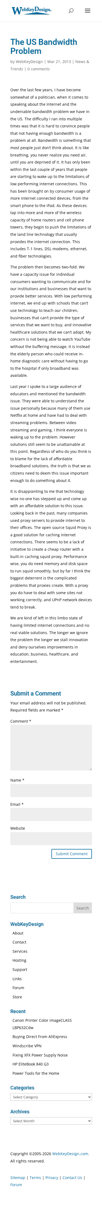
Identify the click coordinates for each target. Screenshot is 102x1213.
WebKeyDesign (29, 61)
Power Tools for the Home (36, 1073)
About (18, 933)
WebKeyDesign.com (70, 1153)
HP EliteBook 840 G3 (31, 1064)
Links (17, 978)
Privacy (51, 1177)
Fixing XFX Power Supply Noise (40, 1055)
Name (17, 780)
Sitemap (17, 1177)
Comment (20, 721)
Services (20, 951)
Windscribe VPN (27, 1045)
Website (17, 828)
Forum (18, 987)
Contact (19, 942)
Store (17, 996)
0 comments (38, 68)
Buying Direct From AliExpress (40, 1036)
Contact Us (72, 1177)
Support (20, 969)
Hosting (19, 960)
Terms (35, 1177)
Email (17, 804)
